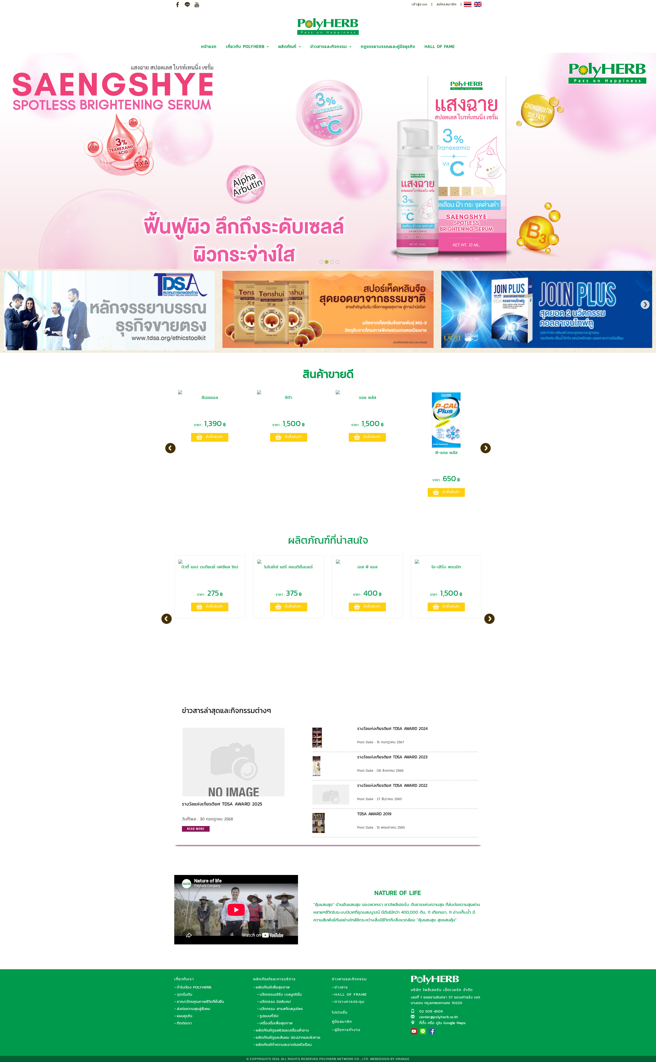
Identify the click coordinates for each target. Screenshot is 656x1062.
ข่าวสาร (341, 987)
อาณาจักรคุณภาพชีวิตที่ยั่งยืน (200, 1001)
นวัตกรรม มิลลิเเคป (275, 1001)
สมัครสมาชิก (447, 4)
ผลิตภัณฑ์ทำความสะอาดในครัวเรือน (284, 1044)
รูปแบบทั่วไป (269, 1016)
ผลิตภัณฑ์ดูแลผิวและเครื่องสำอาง (282, 1030)
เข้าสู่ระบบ (419, 4)
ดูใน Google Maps (451, 1023)
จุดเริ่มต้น (184, 994)
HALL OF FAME (440, 46)
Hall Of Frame (350, 994)
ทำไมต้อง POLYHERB (194, 987)
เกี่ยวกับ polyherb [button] (246, 46)
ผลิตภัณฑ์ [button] (288, 46)
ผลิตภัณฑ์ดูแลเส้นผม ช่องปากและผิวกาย (288, 1037)
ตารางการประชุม (349, 1001)
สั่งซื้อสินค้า (214, 436)
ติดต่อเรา (184, 1023)
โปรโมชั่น (339, 1012)
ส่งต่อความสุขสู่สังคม (193, 1009)
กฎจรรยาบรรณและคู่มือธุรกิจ (388, 46)
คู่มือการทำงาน (347, 1030)
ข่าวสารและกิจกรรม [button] (329, 46)
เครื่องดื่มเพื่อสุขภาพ (276, 1023)
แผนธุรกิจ (184, 1016)
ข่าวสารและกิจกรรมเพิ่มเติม (446, 708)
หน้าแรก (209, 46)
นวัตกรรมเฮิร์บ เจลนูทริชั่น (281, 994)
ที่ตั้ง (422, 1023)
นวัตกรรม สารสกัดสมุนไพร (281, 1009)
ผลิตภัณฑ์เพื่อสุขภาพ (273, 987)
